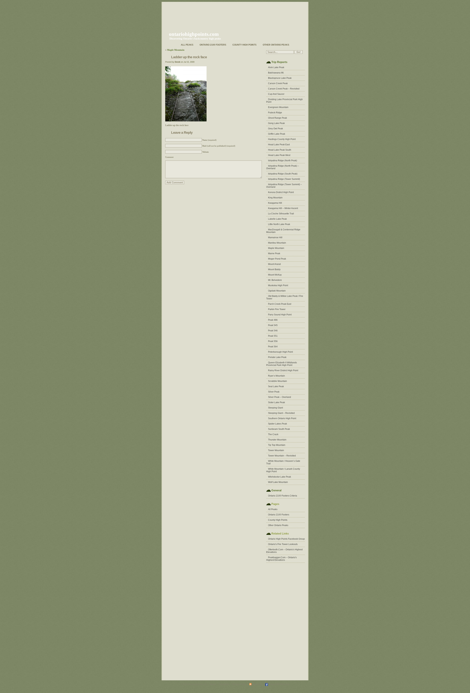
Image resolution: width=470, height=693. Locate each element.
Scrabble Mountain (277, 381)
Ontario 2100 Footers (213, 45)
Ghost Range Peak (277, 118)
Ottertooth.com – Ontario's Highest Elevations (284, 550)
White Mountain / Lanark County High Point (283, 470)
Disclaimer (224, 684)
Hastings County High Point (282, 139)
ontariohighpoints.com (194, 34)
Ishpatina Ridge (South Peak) (282, 173)
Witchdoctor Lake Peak (279, 477)
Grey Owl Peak (275, 128)
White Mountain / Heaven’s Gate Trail (283, 462)
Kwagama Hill (275, 203)
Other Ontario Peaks (276, 45)
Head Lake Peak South (279, 150)
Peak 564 (273, 346)
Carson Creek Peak (278, 83)
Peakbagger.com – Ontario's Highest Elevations (281, 558)
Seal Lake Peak (276, 386)
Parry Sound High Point (280, 314)
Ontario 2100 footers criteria (282, 495)
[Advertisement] (281, 621)
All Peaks (187, 45)
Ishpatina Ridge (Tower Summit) (284, 179)
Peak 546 (273, 330)
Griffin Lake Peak (276, 134)
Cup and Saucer (276, 94)
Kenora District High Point (281, 192)
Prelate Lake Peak (277, 357)
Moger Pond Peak (277, 259)
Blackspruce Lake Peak (280, 78)
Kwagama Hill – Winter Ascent (283, 208)
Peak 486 (273, 320)
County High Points (244, 45)
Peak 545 (273, 325)
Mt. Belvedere (275, 280)
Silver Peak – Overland (279, 397)
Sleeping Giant (275, 407)
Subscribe (257, 684)
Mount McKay (275, 274)
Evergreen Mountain (278, 107)
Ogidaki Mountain (277, 290)
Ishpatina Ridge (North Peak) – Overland (282, 167)
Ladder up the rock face (189, 57)
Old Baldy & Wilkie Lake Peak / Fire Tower (284, 297)
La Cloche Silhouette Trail (281, 213)
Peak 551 (273, 336)
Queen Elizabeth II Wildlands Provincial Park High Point (281, 363)
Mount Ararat (274, 264)
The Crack (273, 434)
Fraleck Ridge (275, 112)
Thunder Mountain (277, 439)
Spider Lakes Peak (277, 423)
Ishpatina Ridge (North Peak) (282, 160)
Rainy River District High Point (283, 370)
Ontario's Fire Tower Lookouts (283, 544)
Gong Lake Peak (276, 123)
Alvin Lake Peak (276, 67)
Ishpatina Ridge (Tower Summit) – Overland (284, 185)
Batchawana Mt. (276, 72)
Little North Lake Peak (279, 224)
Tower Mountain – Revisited (282, 455)
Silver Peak (273, 391)
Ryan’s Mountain (276, 376)
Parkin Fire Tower (276, 309)
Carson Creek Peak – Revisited (283, 88)
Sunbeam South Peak (279, 429)
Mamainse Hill (275, 237)
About (213, 684)
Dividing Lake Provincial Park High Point (284, 100)
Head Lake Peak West (279, 155)
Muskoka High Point (278, 285)
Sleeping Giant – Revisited (281, 413)
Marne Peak (274, 253)
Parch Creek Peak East (279, 304)
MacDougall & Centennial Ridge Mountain (283, 230)
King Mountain (275, 197)
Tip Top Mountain (276, 445)
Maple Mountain (175, 49)
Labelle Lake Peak (277, 219)
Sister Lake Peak (276, 402)
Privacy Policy (239, 684)
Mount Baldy (274, 269)
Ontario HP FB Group (278, 684)
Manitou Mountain (277, 243)
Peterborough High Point (280, 352)
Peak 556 (273, 341)
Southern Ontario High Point (282, 418)
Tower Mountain (276, 450)
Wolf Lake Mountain (278, 482)
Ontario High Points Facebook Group (286, 539)
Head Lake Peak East (279, 144)
